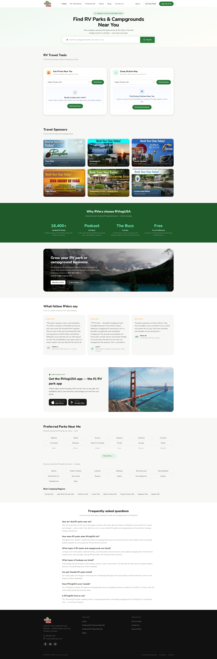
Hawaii (163, 443)
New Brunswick (141, 471)
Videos (101, 4)
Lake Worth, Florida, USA (65, 494)
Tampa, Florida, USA (127, 494)
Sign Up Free (166, 4)
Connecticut (54, 443)
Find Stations (164, 82)
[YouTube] (50, 644)
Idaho (54, 448)
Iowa (119, 448)
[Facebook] (45, 644)
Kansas (141, 448)
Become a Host (58, 282)
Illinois (75, 448)
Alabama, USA (142, 494)
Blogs (109, 4)
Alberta (53, 471)
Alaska (75, 438)
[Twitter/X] (55, 644)
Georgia (141, 443)
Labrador (97, 471)
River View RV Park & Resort (60, 349)
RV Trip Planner (76, 4)
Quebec (163, 476)
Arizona (97, 438)
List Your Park (150, 4)
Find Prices (98, 82)
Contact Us (119, 4)
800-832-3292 (50, 636)
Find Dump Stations (142, 107)
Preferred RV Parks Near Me (92, 629)
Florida (119, 443)
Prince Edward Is (141, 476)
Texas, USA (96, 494)
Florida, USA (49, 494)
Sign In (137, 4)
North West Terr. (54, 476)
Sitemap (171, 655)
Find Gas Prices (75, 106)
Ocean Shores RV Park (147, 338)
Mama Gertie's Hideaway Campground (108, 349)
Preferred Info (90, 4)
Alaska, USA (155, 494)
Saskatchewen (54, 481)
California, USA (83, 494)
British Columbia (75, 471)
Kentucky (163, 448)
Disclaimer (162, 655)
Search (149, 40)
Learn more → (75, 282)
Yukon (76, 481)
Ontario (119, 476)
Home (64, 4)
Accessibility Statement (149, 655)
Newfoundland (163, 471)
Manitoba (119, 471)
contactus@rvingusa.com (54, 639)
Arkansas (119, 438)
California (141, 438)
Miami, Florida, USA (109, 494)
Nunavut (97, 476)
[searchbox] (103, 40)
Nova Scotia (76, 476)
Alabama (54, 438)
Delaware (75, 443)
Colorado (163, 438)
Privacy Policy (136, 629)
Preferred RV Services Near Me (93, 625)
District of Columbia (97, 443)
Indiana (97, 448)
